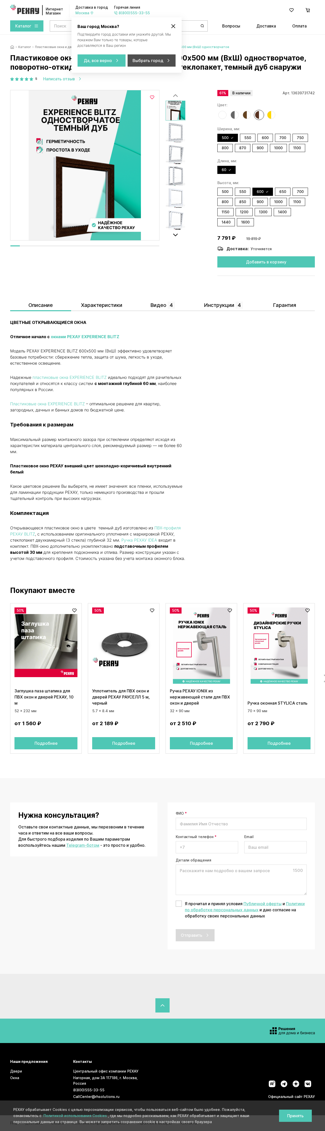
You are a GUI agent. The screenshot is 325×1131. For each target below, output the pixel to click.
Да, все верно (98, 60)
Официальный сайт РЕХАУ (291, 1096)
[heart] (291, 10)
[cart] (308, 10)
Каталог (23, 25)
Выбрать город (148, 60)
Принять (295, 1115)
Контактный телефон (196, 837)
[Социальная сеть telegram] (284, 1084)
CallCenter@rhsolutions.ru (96, 1096)
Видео (161, 305)
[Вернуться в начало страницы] (162, 1005)
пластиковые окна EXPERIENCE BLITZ (69, 377)
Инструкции (222, 305)
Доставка (266, 25)
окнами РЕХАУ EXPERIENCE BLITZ (85, 336)
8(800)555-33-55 (88, 1090)
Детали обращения (193, 860)
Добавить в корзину (266, 261)
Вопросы (231, 25)
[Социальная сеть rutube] (272, 1084)
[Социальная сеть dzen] (296, 1084)
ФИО (181, 813)
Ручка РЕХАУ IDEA (139, 540)
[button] (222, 115)
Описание (40, 305)
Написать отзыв (59, 78)
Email (249, 837)
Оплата (299, 25)
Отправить (191, 935)
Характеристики (101, 305)
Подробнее (46, 743)
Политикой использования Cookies (75, 1115)
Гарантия (284, 305)
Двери (16, 1071)
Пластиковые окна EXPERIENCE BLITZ (47, 403)
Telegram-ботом (82, 845)
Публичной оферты (262, 903)
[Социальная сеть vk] (308, 1084)
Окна (14, 1078)
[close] (173, 26)
